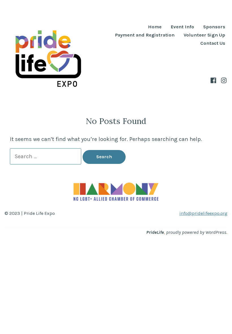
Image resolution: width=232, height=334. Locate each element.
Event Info (182, 27)
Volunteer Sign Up (204, 35)
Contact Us (212, 43)
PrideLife (155, 232)
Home (155, 27)
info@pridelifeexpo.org (203, 213)
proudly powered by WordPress (196, 232)
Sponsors (214, 27)
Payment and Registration (145, 35)
